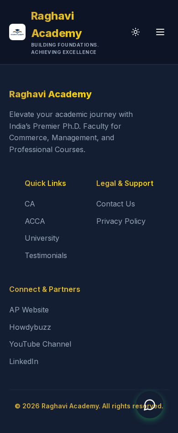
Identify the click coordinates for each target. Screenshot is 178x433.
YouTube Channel (40, 344)
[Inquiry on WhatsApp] (149, 404)
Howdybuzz (30, 327)
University (42, 238)
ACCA (35, 221)
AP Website (29, 309)
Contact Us (115, 203)
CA (30, 203)
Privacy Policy (121, 221)
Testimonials (46, 255)
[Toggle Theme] (135, 32)
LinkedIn (23, 361)
